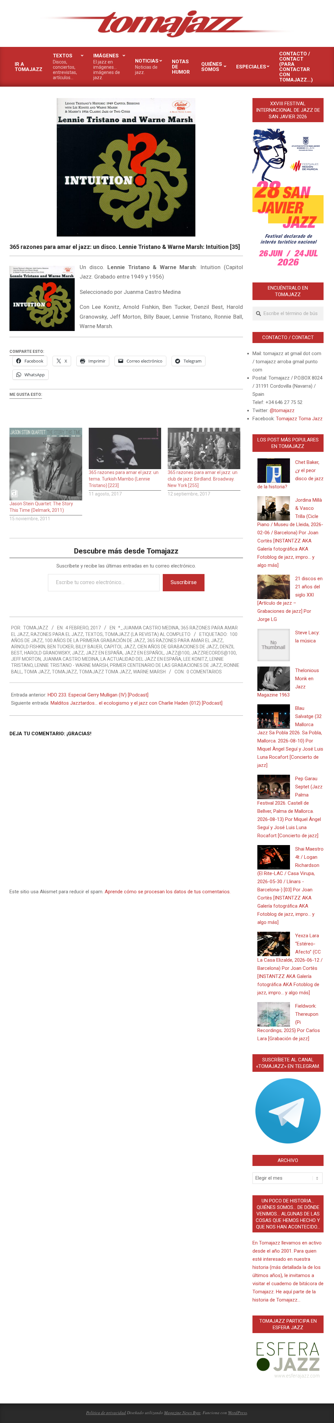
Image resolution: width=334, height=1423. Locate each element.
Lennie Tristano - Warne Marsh (71, 665)
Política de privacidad (106, 1413)
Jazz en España (104, 652)
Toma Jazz (37, 671)
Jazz (78, 652)
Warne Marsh (149, 671)
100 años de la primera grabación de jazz (95, 640)
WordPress (237, 1413)
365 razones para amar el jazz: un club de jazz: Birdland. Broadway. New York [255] (202, 479)
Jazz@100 (178, 652)
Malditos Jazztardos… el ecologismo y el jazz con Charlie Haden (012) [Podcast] (136, 703)
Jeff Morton (26, 659)
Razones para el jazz (57, 634)
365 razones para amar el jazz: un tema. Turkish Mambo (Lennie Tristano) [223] (124, 479)
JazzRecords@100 (213, 652)
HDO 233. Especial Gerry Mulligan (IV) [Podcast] (98, 695)
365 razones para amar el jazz (185, 640)
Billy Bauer (89, 646)
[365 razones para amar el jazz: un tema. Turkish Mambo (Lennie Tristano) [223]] (125, 448)
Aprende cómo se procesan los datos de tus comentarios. (168, 892)
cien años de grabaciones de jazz (177, 646)
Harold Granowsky (47, 652)
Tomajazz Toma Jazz (105, 671)
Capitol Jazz (119, 646)
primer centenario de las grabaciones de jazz (166, 665)
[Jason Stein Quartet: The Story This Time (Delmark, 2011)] (45, 464)
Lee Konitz (195, 659)
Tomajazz (64, 671)
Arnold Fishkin (28, 646)
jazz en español (144, 652)
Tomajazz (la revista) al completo (147, 634)
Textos (94, 634)
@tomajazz (282, 410)
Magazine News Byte (182, 1413)
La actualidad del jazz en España (140, 659)
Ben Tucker (60, 646)
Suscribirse (184, 582)
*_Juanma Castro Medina (148, 627)
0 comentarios (204, 671)
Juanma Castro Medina (71, 659)
